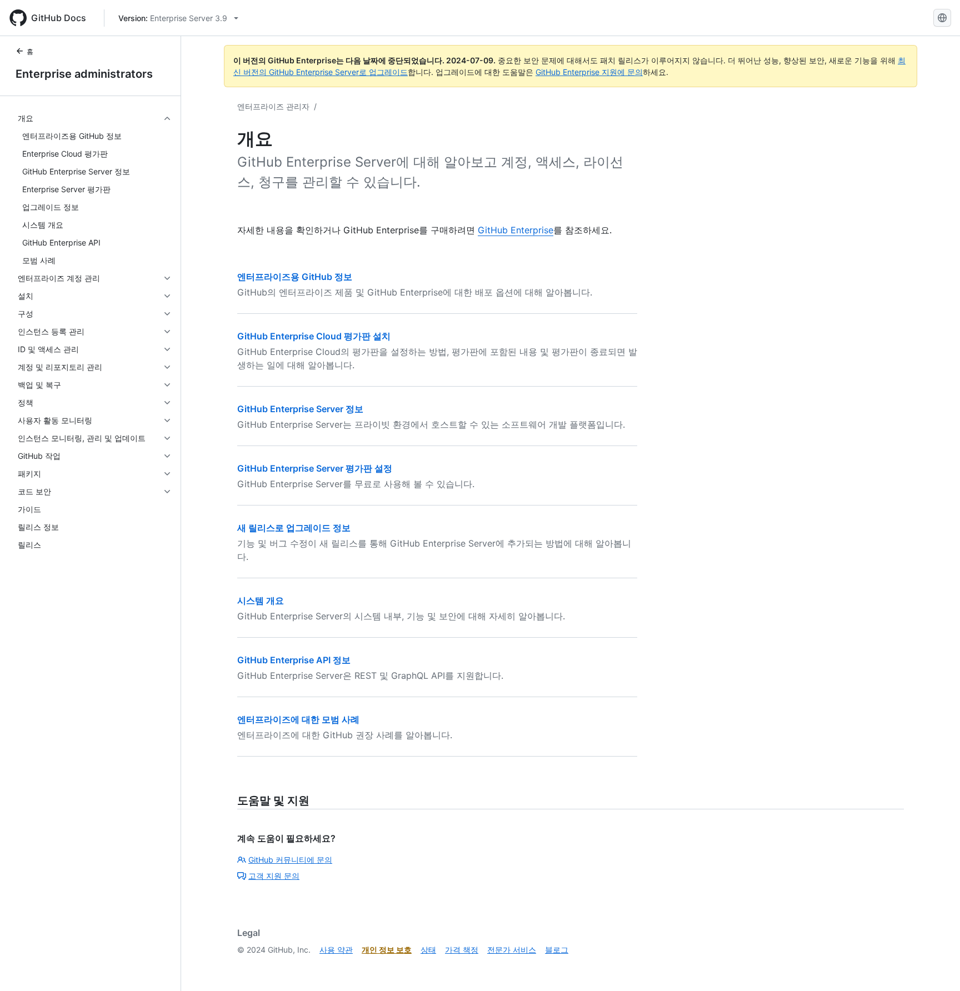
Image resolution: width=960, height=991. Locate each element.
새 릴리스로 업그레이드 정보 (294, 527)
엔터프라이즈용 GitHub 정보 (294, 276)
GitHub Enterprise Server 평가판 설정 (314, 468)
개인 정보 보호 (387, 949)
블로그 (556, 949)
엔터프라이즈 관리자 (273, 106)
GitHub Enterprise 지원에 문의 (589, 72)
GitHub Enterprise (515, 230)
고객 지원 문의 (273, 875)
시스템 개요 (260, 600)
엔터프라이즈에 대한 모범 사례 (298, 719)
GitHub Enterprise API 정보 (294, 659)
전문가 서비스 (511, 949)
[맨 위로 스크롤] (935, 966)
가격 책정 (461, 949)
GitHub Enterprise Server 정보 (300, 408)
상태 (428, 949)
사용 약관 (336, 949)
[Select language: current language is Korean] (942, 18)
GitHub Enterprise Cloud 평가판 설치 (314, 336)
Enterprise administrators (84, 74)
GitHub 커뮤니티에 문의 (290, 859)
